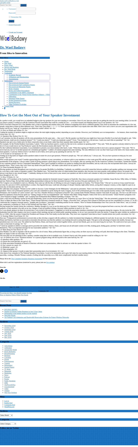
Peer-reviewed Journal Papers (19, 83)
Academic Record (15, 75)
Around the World (10, 350)
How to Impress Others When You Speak (14, 295)
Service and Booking (11, 67)
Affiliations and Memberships (19, 77)
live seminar (50, 262)
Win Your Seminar (10, 393)
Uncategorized (9, 387)
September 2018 (9, 330)
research (97, 289)
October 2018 (9, 328)
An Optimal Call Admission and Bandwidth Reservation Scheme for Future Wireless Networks (36, 317)
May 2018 (7, 337)
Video (6, 389)
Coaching (7, 357)
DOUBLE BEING (10, 309)
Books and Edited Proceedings (19, 91)
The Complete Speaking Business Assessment (26, 259)
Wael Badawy (6, 436)
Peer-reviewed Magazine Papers (20, 87)
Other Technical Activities (17, 104)
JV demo (7, 369)
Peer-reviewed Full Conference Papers (22, 85)
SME (6, 383)
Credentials (8, 73)
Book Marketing (10, 352)
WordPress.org (9, 407)
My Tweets (4, 432)
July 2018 (7, 333)
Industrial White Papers (16, 98)
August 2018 (8, 331)
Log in (6, 401)
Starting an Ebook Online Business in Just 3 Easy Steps (23, 311)
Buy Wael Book (9, 69)
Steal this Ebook (9, 315)
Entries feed (8, 403)
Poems (6, 379)
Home (6, 61)
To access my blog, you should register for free (16, 293)
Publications (8, 81)
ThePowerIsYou (9, 385)
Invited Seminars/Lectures (17, 100)
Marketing (7, 373)
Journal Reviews (14, 102)
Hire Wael (7, 63)
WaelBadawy (4, 287)
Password (12, 13)
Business (7, 355)
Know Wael (8, 65)
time (10, 291)
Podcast (7, 377)
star (6, 291)
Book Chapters (14, 89)
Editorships (12, 96)
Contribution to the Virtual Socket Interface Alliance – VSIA (29, 94)
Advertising (8, 346)
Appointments (13, 79)
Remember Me (16, 17)
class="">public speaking (48, 287)
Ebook (6, 359)
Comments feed (9, 405)
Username (12, 9)
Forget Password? (15, 25)
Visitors (35, 291)
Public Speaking (26, 291)
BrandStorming (9, 354)
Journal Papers (9, 367)
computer (61, 287)
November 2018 (9, 326)
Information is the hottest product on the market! (20, 313)
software (104, 289)
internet (93, 287)
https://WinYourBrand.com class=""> (77, 287)
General (7, 363)
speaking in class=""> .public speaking (121, 289)
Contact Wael (8, 106)
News (6, 375)
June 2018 (7, 335)
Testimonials (8, 71)
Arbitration (8, 348)
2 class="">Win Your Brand (29, 287)
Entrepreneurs (9, 361)
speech (2, 291)
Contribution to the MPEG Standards (21, 93)
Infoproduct (16, 291)
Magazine (7, 371)
